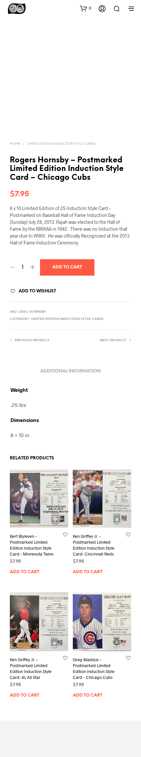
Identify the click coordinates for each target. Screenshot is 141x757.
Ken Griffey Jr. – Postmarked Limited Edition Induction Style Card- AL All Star (30, 668)
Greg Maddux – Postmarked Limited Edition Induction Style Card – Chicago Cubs (93, 668)
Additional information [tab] (70, 371)
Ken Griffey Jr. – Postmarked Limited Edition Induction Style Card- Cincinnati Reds (93, 545)
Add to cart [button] (24, 572)
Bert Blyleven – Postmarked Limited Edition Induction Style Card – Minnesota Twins (31, 545)
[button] (85, 8)
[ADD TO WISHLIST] (65, 534)
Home (15, 144)
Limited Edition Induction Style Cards (61, 144)
